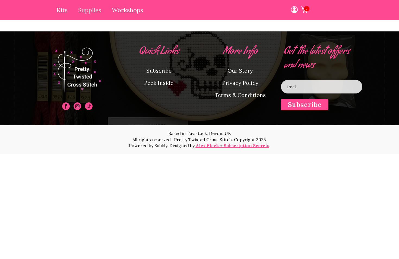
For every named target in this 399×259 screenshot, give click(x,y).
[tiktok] (89, 106)
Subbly (160, 145)
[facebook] (66, 106)
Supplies (89, 10)
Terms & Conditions (240, 95)
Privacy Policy (240, 82)
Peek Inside (158, 82)
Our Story (240, 70)
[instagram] (77, 106)
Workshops (127, 10)
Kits (62, 10)
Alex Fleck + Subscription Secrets (232, 145)
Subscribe (159, 70)
